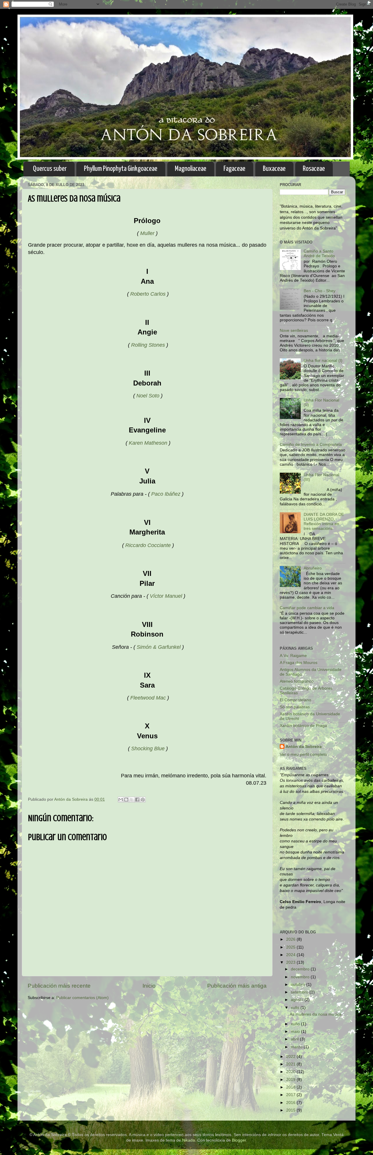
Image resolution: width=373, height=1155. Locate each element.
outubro (298, 984)
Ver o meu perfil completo (303, 754)
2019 (291, 1079)
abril (295, 1039)
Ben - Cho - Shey (319, 291)
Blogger (239, 1140)
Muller (147, 233)
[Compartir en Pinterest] (143, 799)
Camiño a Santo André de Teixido (319, 253)
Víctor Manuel (166, 596)
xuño (296, 1024)
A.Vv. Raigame (293, 655)
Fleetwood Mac (148, 698)
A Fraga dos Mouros (298, 662)
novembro (301, 977)
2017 (291, 1095)
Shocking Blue (148, 748)
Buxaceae (274, 168)
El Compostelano (295, 700)
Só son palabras (295, 707)
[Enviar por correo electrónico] (121, 799)
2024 (291, 955)
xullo (295, 1007)
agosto (298, 1000)
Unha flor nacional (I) (323, 360)
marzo (297, 1047)
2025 (291, 947)
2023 (291, 962)
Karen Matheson (148, 443)
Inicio (149, 986)
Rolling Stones (148, 345)
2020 (291, 1072)
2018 (291, 1087)
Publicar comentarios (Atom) (82, 997)
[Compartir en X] (132, 799)
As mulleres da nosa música (316, 1014)
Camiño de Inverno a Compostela (311, 444)
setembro (300, 992)
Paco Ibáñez (165, 494)
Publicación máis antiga (237, 986)
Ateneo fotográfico (297, 681)
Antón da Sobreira (304, 746)
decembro (301, 969)
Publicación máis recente (59, 986)
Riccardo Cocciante (148, 545)
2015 (291, 1110)
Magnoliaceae (190, 168)
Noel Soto (147, 396)
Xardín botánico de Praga (303, 725)
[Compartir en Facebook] (137, 799)
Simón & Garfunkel (159, 647)
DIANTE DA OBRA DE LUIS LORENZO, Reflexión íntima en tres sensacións (324, 521)
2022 (291, 1056)
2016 (291, 1102)
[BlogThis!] (126, 799)
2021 (291, 1064)
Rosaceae (314, 168)
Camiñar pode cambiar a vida (307, 608)
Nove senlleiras (294, 330)
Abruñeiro (313, 568)
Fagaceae (234, 168)
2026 (291, 939)
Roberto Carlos (148, 294)
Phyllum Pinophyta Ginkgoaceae (120, 168)
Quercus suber (50, 168)
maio (296, 1031)
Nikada (188, 1140)
